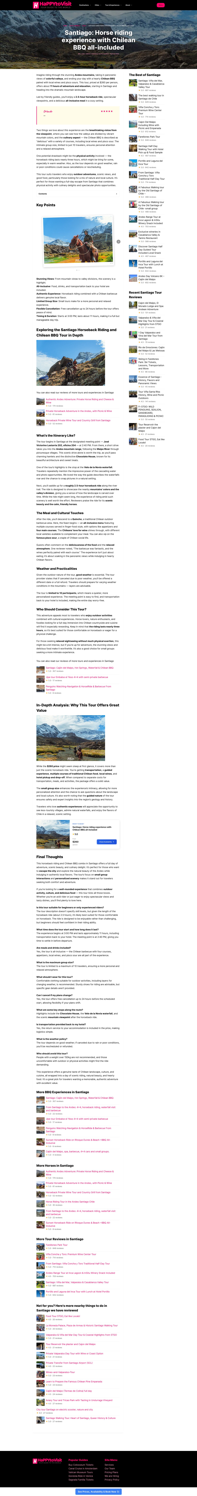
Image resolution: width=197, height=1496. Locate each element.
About (127, 5)
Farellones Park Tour (57, 1245)
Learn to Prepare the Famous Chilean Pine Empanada (74, 1381)
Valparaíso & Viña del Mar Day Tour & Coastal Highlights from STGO (81, 1334)
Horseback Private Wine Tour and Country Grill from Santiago (78, 420)
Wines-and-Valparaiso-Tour (60, 1372)
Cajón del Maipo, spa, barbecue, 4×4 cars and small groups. (77, 1151)
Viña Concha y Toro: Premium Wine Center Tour (71, 1254)
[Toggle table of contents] (116, 193)
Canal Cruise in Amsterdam (83, 1468)
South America (103, 54)
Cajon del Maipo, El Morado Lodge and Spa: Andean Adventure (151, 306)
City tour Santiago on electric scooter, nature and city (64, 1409)
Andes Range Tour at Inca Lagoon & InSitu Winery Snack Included (80, 1273)
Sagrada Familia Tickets (81, 1479)
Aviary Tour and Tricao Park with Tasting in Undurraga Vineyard (79, 1400)
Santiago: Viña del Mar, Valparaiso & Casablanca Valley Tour (77, 1282)
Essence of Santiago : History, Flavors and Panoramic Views (149, 380)
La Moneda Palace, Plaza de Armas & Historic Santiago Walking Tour (82, 1325)
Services (109, 1464)
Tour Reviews (114, 54)
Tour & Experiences (112, 5)
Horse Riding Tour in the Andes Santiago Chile (70, 1201)
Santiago (94, 54)
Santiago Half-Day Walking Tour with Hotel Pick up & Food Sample (150, 149)
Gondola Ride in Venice (81, 1476)
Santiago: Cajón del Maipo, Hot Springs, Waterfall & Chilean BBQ (79, 667)
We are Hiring (112, 1476)
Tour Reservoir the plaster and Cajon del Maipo (71, 1344)
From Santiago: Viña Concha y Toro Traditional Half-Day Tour (78, 1263)
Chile (83, 54)
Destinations (84, 5)
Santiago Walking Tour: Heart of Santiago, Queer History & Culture (81, 1418)
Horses (88, 54)
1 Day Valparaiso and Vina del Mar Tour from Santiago (150, 335)
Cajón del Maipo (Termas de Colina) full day (69, 1391)
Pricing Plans (111, 1472)
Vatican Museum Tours (81, 1472)
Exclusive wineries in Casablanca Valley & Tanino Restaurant (149, 234)
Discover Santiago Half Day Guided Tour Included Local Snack (150, 249)
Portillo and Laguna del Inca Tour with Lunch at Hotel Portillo (78, 1291)
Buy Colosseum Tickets (81, 1464)
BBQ (79, 54)
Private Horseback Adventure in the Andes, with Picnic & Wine (79, 411)
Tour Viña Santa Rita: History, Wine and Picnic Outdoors (151, 394)
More (161, 5)
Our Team (110, 1468)
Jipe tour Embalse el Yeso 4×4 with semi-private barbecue (77, 677)
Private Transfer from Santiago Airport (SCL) (69, 1363)
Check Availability (105, 842)
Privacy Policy (112, 1479)
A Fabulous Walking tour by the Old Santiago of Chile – (151, 190)
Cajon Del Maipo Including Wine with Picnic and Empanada (149, 125)
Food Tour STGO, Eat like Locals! (63, 1316)
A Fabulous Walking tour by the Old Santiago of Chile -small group (151, 205)
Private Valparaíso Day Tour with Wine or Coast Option (74, 1353)
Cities (97, 5)
